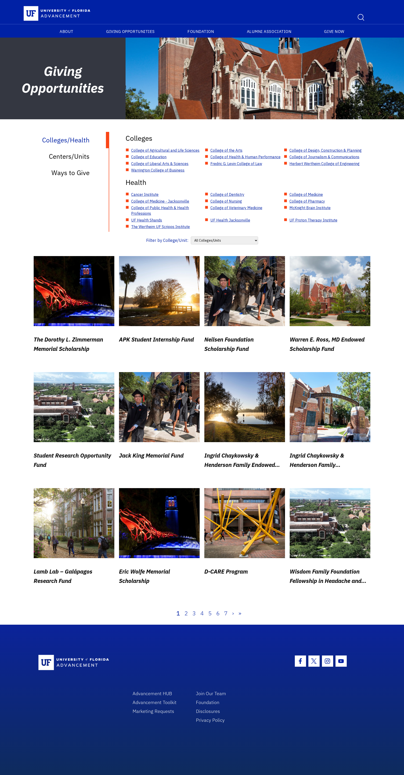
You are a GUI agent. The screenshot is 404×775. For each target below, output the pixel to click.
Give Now (334, 31)
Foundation (201, 31)
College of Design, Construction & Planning (325, 150)
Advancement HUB (152, 693)
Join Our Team (211, 693)
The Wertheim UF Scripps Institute (160, 226)
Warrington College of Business (157, 170)
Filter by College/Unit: (167, 240)
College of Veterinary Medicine (236, 207)
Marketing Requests (153, 711)
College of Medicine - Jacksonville (160, 201)
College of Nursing (226, 201)
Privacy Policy (210, 720)
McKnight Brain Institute (310, 207)
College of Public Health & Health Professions (160, 210)
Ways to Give (70, 172)
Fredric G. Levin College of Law (236, 163)
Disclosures (208, 711)
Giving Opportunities (130, 31)
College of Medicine (306, 194)
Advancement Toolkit (155, 702)
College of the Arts (226, 150)
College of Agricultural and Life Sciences (165, 150)
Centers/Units (69, 156)
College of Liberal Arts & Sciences (159, 163)
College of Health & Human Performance (245, 157)
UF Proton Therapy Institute (313, 220)
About (66, 31)
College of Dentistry (227, 194)
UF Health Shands (146, 220)
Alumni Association (269, 31)
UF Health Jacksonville (230, 220)
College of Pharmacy (307, 201)
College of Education (148, 157)
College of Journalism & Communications (324, 157)
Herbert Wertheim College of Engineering (324, 163)
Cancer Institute (145, 194)
